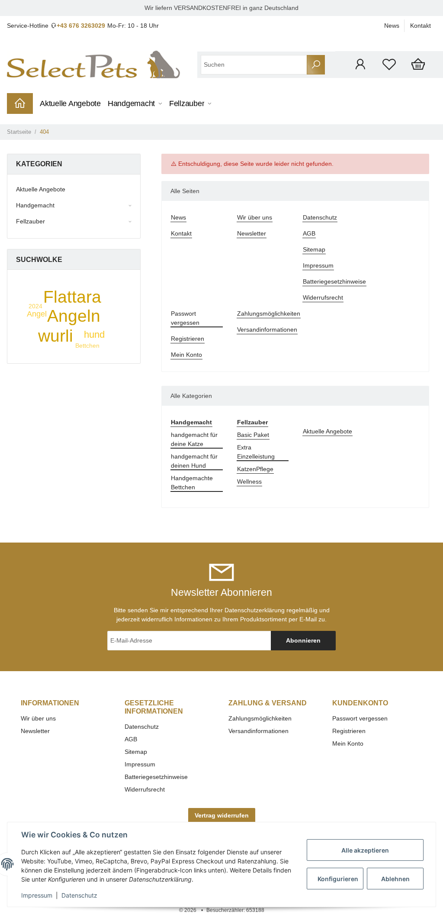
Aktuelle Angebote (327, 431)
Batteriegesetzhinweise (334, 281)
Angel (37, 314)
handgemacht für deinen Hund (194, 461)
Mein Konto (186, 354)
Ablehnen (395, 878)
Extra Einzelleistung (256, 452)
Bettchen (87, 345)
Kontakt (420, 25)
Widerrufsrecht (323, 297)
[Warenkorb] (418, 64)
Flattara (72, 297)
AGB (309, 233)
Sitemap (314, 249)
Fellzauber (30, 221)
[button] (360, 64)
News (391, 25)
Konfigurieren (338, 878)
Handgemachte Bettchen (192, 483)
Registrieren (187, 338)
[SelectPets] (93, 64)
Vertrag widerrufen (222, 815)
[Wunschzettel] (389, 64)
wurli (55, 335)
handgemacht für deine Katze (194, 439)
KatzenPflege (255, 468)
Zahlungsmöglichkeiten (268, 313)
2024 (35, 306)
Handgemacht (35, 205)
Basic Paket (253, 434)
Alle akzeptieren (365, 850)
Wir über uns (254, 217)
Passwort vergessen (185, 318)
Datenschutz (320, 217)
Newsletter (251, 233)
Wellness (249, 481)
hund (94, 334)
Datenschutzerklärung (255, 610)
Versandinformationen (267, 329)
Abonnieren (303, 640)
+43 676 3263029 (81, 25)
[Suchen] (316, 64)
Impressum (318, 265)
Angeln (73, 316)
